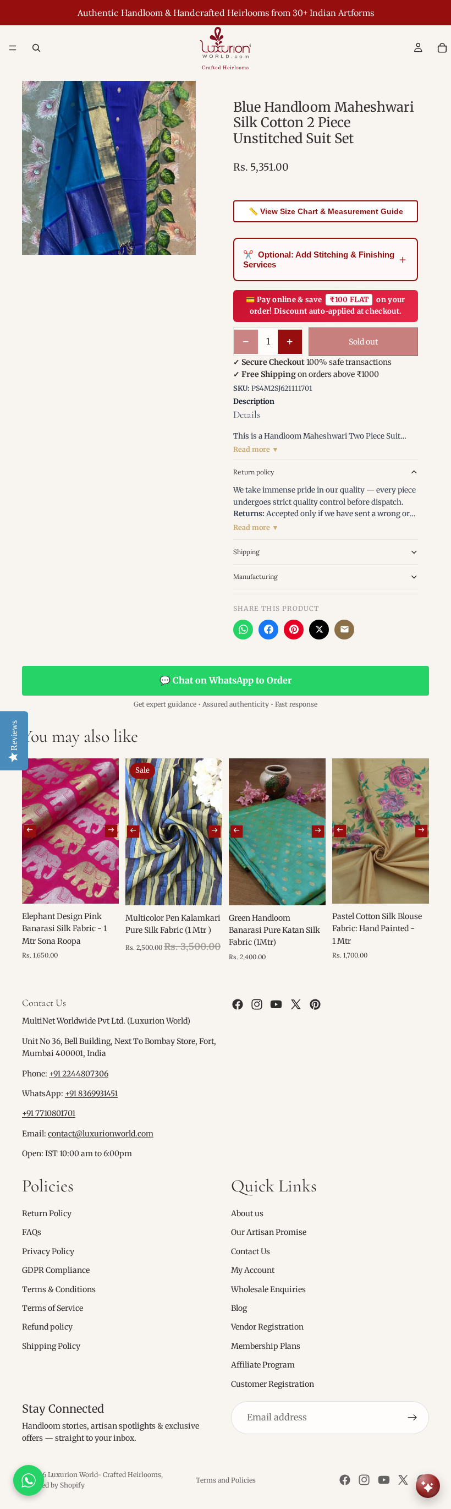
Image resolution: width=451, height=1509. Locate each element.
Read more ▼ (256, 449)
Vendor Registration (267, 1327)
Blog (239, 1308)
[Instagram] (256, 1004)
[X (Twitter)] (319, 629)
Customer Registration (272, 1384)
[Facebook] (268, 629)
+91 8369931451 (91, 1093)
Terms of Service (52, 1308)
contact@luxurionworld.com (100, 1134)
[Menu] (12, 48)
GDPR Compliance (56, 1270)
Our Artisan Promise (268, 1233)
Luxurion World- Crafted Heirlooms (104, 1474)
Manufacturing (255, 576)
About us (247, 1213)
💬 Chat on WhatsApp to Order (226, 680)
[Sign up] (412, 1417)
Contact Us (250, 1251)
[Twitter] (295, 1004)
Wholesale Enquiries (268, 1289)
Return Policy (47, 1213)
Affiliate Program (263, 1365)
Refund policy (47, 1327)
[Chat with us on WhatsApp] (28, 1480)
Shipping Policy (51, 1346)
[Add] (102, 886)
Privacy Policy (48, 1251)
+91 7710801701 (48, 1114)
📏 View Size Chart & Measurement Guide (326, 211)
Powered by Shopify (53, 1485)
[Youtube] (276, 1004)
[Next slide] (111, 831)
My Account (252, 1270)
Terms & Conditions (59, 1289)
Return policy (253, 472)
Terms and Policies (226, 1480)
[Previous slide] (30, 831)
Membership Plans (265, 1346)
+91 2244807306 (78, 1074)
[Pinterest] (294, 629)
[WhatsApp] (243, 629)
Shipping (246, 552)
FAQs (31, 1233)
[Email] (344, 629)
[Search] (36, 48)
